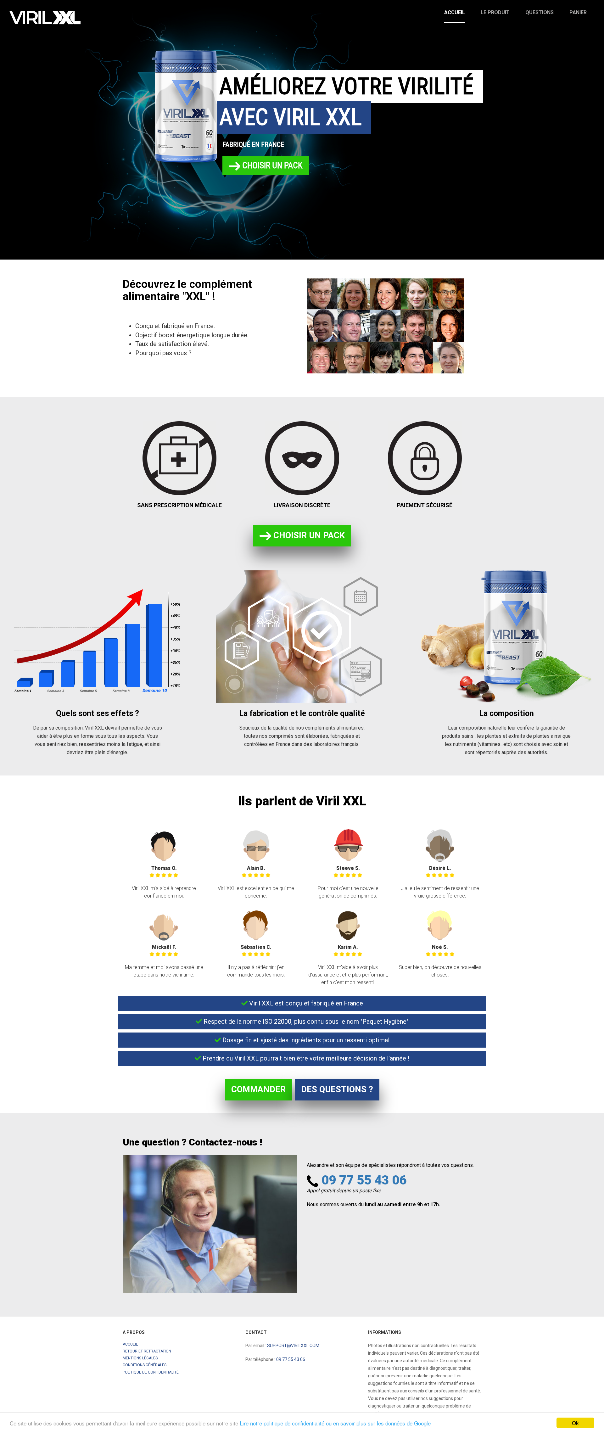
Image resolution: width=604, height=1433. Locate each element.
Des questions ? (337, 1089)
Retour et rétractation (147, 1351)
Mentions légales (140, 1358)
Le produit (495, 12)
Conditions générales (144, 1365)
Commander (258, 1089)
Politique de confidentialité (151, 1372)
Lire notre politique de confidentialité (282, 1423)
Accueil (454, 12)
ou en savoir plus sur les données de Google (378, 1423)
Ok (575, 1423)
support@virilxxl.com (293, 1345)
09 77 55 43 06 (364, 1180)
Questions (539, 12)
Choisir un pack (271, 165)
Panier (578, 12)
